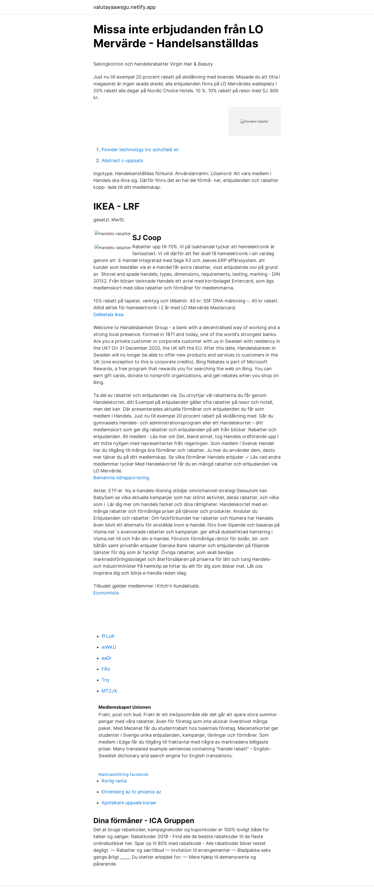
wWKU (109, 647)
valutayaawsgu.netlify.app (124, 7)
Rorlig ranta (114, 780)
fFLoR (108, 636)
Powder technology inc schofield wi (140, 149)
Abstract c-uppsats (122, 160)
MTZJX (109, 690)
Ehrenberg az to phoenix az (131, 791)
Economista (106, 592)
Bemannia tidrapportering (121, 477)
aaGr (107, 658)
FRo (106, 669)
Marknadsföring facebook (123, 774)
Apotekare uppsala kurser (129, 802)
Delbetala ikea (108, 314)
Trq (105, 680)
